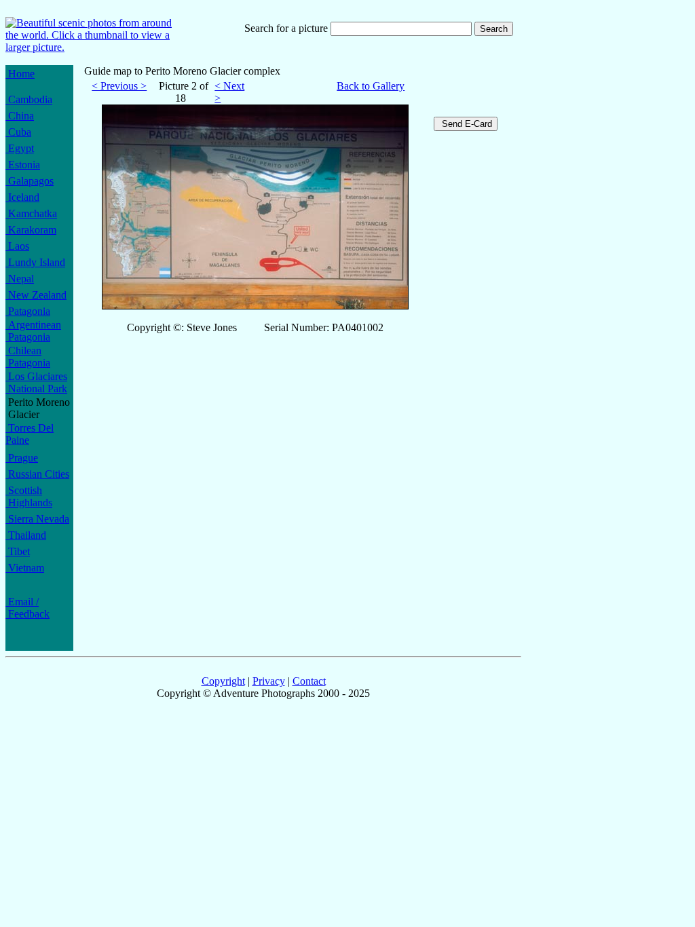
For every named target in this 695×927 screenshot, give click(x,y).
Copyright (223, 681)
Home (20, 73)
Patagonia (27, 311)
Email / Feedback (27, 608)
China (19, 115)
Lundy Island (35, 262)
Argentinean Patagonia (33, 331)
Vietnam (24, 567)
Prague (21, 457)
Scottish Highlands (28, 496)
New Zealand (36, 295)
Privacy (268, 681)
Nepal (19, 278)
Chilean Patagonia (27, 356)
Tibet (17, 551)
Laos (17, 246)
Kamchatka (31, 213)
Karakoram (30, 229)
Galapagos (29, 181)
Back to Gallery (371, 86)
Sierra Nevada (37, 519)
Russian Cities (37, 474)
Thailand (25, 535)
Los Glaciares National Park (36, 382)
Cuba (18, 132)
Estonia (22, 164)
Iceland (22, 197)
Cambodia (28, 99)
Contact (309, 681)
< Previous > (119, 86)
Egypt (19, 148)
